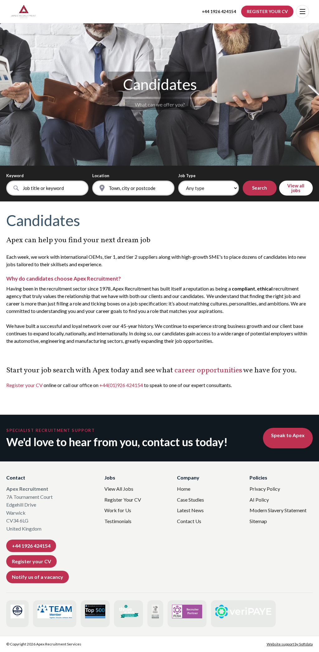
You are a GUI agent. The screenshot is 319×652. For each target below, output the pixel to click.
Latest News (190, 510)
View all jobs (295, 188)
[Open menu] (302, 11)
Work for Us (117, 510)
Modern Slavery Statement (278, 510)
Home (183, 489)
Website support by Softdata (290, 644)
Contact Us (189, 521)
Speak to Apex (288, 435)
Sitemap (258, 521)
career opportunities (208, 370)
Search (259, 188)
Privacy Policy (265, 489)
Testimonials (117, 521)
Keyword (15, 175)
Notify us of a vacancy (37, 577)
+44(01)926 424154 (121, 385)
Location (100, 175)
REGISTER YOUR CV (267, 11)
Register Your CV (122, 500)
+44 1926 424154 (219, 12)
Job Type (187, 175)
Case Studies (190, 500)
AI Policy (259, 500)
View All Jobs (118, 489)
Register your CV (24, 385)
